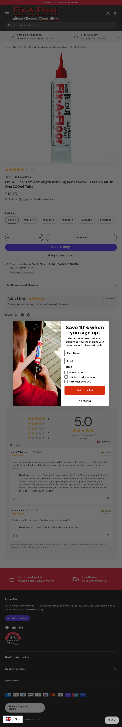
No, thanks (85, 400)
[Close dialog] (105, 324)
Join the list (84, 390)
